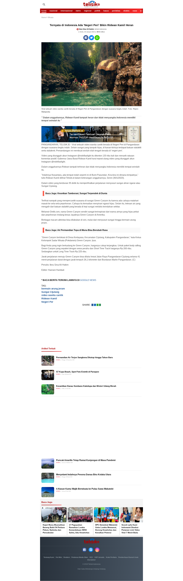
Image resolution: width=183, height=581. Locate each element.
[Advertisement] (91, 330)
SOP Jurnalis (99, 557)
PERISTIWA (116, 11)
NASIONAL (53, 11)
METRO (78, 11)
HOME (43, 11)
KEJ (91, 557)
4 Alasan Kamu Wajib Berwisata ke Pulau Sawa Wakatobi (84, 489)
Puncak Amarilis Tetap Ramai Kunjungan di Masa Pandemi (85, 460)
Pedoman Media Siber (79, 557)
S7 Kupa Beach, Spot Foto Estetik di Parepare (77, 372)
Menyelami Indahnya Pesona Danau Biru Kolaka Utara (83, 474)
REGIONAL (87, 11)
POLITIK (97, 11)
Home (43, 17)
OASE (135, 11)
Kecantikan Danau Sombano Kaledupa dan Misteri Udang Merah (86, 386)
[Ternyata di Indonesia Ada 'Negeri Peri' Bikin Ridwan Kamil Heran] (85, 37)
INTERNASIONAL (66, 11)
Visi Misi (59, 557)
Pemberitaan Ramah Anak (128, 557)
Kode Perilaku (111, 557)
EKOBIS (126, 11)
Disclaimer (91, 560)
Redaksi (67, 557)
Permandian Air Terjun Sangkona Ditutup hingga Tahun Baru (84, 357)
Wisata (50, 17)
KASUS (106, 11)
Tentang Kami (49, 557)
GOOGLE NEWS (88, 280)
